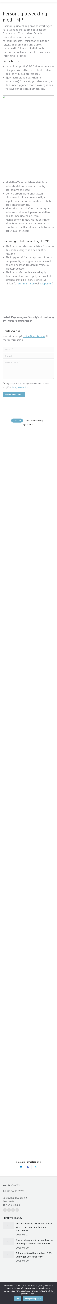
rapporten (46, 283)
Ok (17, 1298)
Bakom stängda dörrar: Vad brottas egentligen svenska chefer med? (29, 534)
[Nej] (53, 1293)
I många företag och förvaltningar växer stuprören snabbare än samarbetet (34, 1227)
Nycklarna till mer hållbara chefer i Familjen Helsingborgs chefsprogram (28, 823)
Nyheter (10, 444)
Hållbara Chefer (13, 960)
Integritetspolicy (20, 387)
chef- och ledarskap (34, 420)
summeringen (26, 283)
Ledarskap (11, 801)
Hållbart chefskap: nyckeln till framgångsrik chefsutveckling (28, 978)
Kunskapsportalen (14, 440)
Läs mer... (28, 498)
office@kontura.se (34, 336)
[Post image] (8, 1225)
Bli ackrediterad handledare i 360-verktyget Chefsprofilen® (29, 604)
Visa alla (17, 420)
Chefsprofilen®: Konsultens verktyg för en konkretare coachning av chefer (28, 675)
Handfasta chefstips (15, 809)
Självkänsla (28, 424)
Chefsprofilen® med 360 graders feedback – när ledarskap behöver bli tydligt (29, 746)
